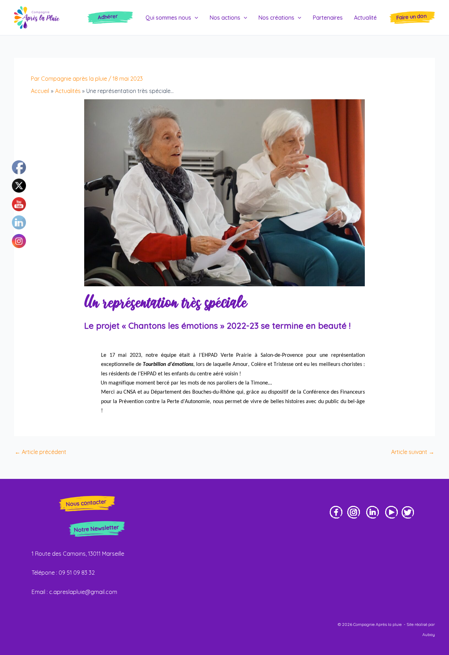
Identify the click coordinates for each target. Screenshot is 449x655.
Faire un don (411, 16)
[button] (194, 18)
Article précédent (40, 452)
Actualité (365, 17)
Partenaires (328, 17)
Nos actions (224, 17)
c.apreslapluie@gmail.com (83, 591)
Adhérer (108, 17)
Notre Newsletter (96, 528)
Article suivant (412, 452)
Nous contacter (86, 503)
